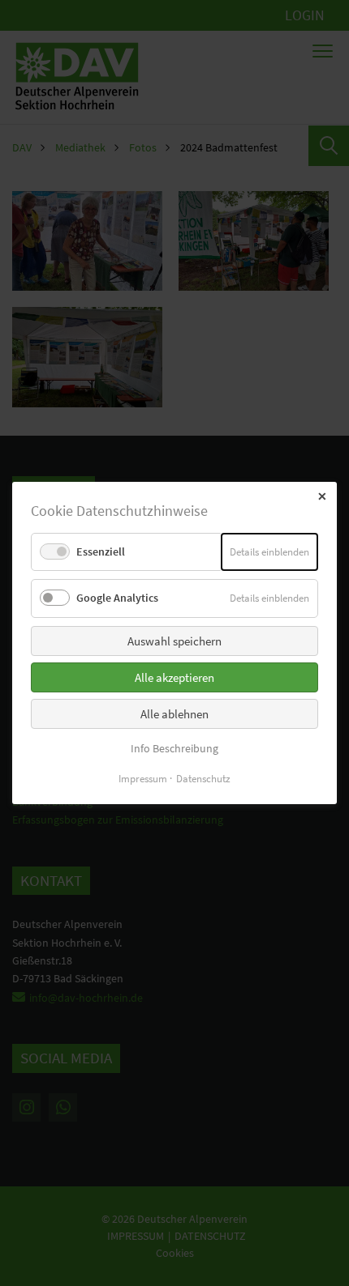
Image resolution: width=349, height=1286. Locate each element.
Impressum (142, 779)
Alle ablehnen (174, 714)
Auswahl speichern (174, 641)
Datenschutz (203, 779)
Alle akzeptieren (174, 677)
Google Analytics (117, 597)
